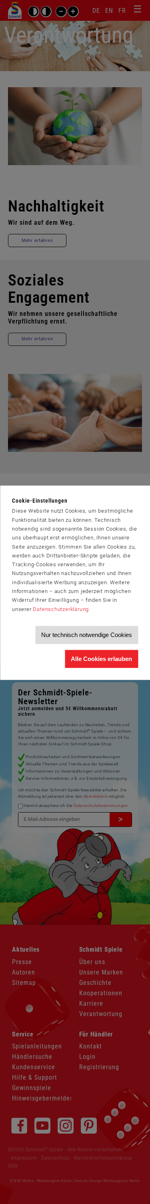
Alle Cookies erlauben (101, 658)
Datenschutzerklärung (61, 609)
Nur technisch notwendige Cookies (86, 634)
